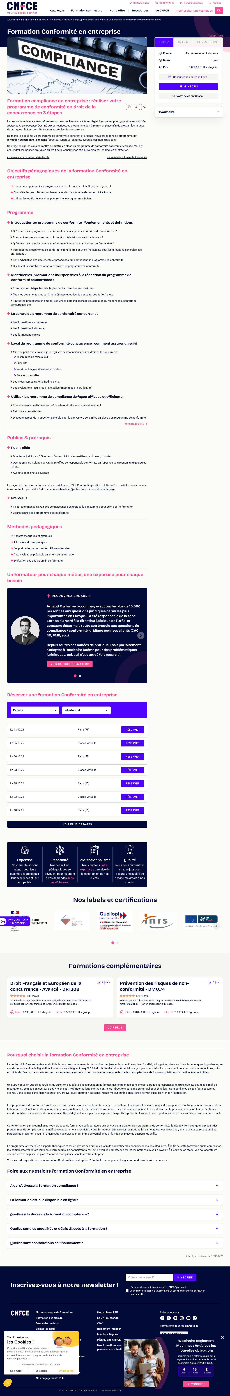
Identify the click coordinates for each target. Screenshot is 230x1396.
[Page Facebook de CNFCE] (162, 1318)
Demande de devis (193, 3)
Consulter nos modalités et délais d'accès (28, 157)
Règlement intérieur (109, 1328)
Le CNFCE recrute (107, 1317)
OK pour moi (66, 1370)
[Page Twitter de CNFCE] (169, 1318)
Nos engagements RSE (50, 1378)
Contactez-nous (141, 3)
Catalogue (57, 10)
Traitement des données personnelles (121, 1390)
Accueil (11, 19)
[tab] (75, 675)
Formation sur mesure (86, 10)
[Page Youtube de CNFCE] (188, 1318)
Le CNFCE (162, 10)
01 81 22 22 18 (166, 3)
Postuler (217, 3)
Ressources (140, 10)
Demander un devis (47, 1323)
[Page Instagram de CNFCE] (182, 1318)
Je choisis (41, 1370)
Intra (183, 42)
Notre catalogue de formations (54, 1312)
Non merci (16, 1370)
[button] (7, 1382)
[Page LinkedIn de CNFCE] (175, 1318)
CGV (100, 1323)
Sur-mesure (207, 42)
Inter (164, 42)
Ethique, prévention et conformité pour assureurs (97, 19)
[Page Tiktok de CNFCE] (195, 1318)
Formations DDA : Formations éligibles (50, 19)
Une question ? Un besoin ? (18, 921)
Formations (23, 19)
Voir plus (115, 1027)
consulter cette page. (103, 489)
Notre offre (117, 10)
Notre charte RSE (107, 1312)
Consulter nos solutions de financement (127, 157)
